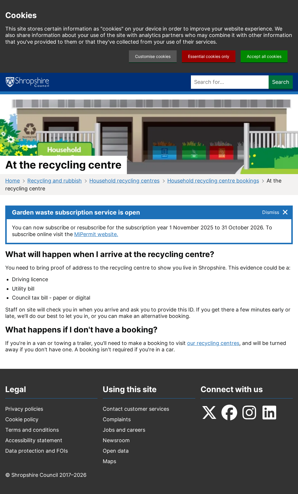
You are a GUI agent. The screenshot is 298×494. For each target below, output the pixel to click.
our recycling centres (213, 343)
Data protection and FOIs (36, 451)
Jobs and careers (124, 430)
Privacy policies (24, 409)
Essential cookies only (208, 56)
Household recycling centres (124, 181)
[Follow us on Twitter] (209, 412)
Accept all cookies (264, 56)
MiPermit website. (96, 234)
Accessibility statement (33, 440)
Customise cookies (153, 56)
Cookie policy (21, 419)
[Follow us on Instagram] (249, 412)
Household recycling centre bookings (213, 181)
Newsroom (116, 440)
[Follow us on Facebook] (229, 412)
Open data (116, 451)
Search (280, 82)
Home (12, 181)
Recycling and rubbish (54, 181)
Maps (109, 461)
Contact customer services (136, 409)
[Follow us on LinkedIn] (269, 412)
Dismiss (270, 212)
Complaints (117, 419)
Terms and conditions (32, 430)
